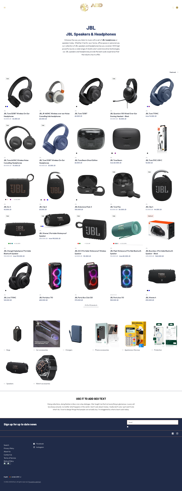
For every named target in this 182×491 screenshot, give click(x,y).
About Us (7, 451)
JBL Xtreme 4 (151, 297)
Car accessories (42, 350)
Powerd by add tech (34, 482)
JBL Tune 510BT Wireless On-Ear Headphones (52, 161)
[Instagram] (176, 433)
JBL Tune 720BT (81, 113)
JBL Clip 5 (43, 207)
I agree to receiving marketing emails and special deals (148, 427)
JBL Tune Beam (116, 160)
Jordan (16, 477)
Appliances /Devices (132, 350)
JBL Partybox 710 (46, 297)
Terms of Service (10, 458)
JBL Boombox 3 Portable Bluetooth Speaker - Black (159, 252)
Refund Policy (9, 461)
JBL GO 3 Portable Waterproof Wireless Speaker (90, 252)
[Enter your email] (176, 422)
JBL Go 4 (7, 207)
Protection (158, 350)
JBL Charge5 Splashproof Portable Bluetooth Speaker (17, 252)
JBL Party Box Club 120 (84, 297)
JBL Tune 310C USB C (154, 160)
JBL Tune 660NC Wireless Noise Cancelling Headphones (16, 161)
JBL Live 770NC (10, 297)
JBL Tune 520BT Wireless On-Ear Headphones (17, 114)
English (6, 477)
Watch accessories (43, 384)
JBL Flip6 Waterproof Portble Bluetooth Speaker (125, 252)
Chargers (69, 350)
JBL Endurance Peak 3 (83, 207)
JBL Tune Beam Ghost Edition (86, 160)
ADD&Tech (113, 295)
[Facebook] (172, 433)
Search (6, 445)
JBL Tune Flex (115, 207)
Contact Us (8, 455)
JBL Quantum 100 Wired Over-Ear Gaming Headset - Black (123, 114)
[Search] (173, 7)
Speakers (9, 384)
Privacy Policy (9, 448)
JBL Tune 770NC (152, 113)
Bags (8, 350)
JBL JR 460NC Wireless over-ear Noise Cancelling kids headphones (54, 114)
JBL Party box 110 (117, 297)
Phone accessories (102, 350)
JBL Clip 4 (149, 207)
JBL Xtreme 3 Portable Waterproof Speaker (53, 234)
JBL (5, 111)
